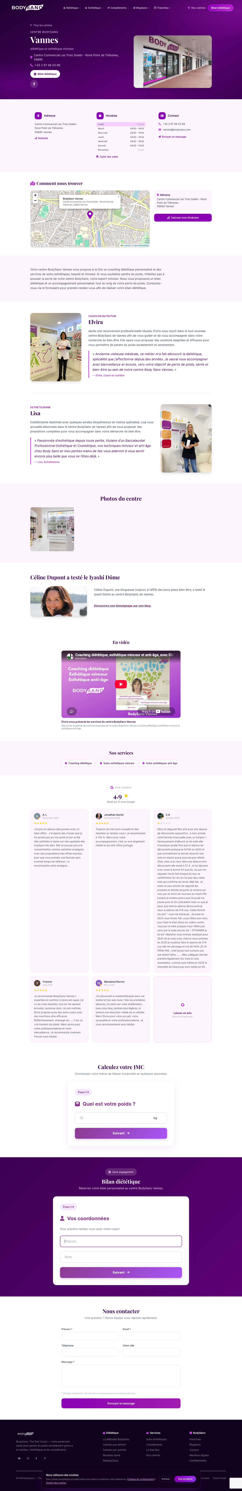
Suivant (119, 1133)
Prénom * (66, 1329)
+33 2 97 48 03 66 (47, 65)
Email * (127, 1329)
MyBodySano (110, 1460)
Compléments (154, 1444)
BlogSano (195, 1444)
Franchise (195, 1439)
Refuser (166, 1478)
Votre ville (128, 1345)
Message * (67, 1361)
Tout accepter (185, 1478)
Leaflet (126, 245)
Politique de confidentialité (140, 1479)
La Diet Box (152, 1449)
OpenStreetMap (141, 245)
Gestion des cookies (56, 1482)
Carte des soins (109, 156)
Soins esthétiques (156, 1439)
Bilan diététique (220, 7)
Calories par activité (114, 1449)
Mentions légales (199, 1455)
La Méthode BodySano (116, 1439)
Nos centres (198, 7)
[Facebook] (34, 84)
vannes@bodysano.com (177, 129)
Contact (194, 1449)
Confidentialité (198, 1460)
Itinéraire (43, 138)
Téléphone (67, 1345)
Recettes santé (111, 1455)
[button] (90, 215)
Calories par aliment (114, 1444)
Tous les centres (42, 25)
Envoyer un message (174, 136)
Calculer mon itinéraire (185, 217)
